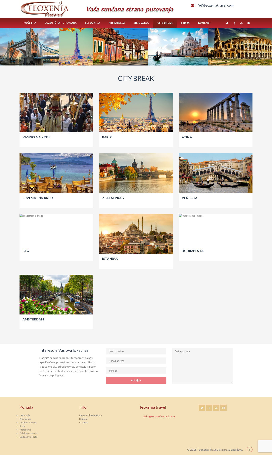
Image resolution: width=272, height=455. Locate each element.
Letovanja (92, 22)
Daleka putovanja (28, 433)
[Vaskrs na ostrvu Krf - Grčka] (56, 113)
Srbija (22, 426)
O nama (83, 422)
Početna (29, 22)
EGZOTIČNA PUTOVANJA (61, 22)
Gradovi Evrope (28, 422)
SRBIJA (185, 22)
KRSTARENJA (117, 22)
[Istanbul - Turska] (136, 234)
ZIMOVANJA (141, 22)
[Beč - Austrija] (56, 230)
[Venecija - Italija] (215, 173)
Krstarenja (25, 429)
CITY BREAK (165, 22)
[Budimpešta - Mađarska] (215, 230)
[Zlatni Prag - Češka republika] (136, 173)
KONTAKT (204, 22)
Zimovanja (25, 418)
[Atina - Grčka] (215, 113)
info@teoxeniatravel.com (159, 416)
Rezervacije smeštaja (90, 415)
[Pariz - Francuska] (136, 113)
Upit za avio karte (28, 436)
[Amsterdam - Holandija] (56, 294)
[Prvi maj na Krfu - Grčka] (56, 173)
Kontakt (83, 418)
